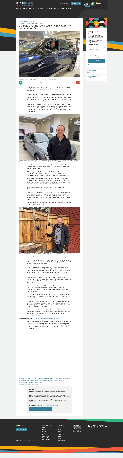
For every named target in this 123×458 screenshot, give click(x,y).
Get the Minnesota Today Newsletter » (41, 409)
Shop (59, 433)
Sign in (69, 8)
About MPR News (47, 425)
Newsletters (61, 425)
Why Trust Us (61, 440)
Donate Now (76, 4)
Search (62, 8)
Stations (60, 436)
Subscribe (96, 61)
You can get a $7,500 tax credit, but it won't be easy (46, 318)
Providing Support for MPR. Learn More (94, 77)
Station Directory (91, 72)
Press (59, 429)
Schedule (42, 8)
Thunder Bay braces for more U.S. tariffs (31, 382)
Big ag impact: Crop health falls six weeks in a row (33, 384)
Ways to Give (52, 8)
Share (78, 82)
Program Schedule (91, 70)
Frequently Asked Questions (47, 433)
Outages (60, 427)
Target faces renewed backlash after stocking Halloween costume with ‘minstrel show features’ (45, 378)
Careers (44, 427)
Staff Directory (61, 435)
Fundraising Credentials (45, 436)
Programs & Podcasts (30, 8)
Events (44, 431)
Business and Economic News (27, 21)
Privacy (59, 431)
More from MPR (46, 439)
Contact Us (45, 429)
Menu (19, 8)
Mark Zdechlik (22, 23)
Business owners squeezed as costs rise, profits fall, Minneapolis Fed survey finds (42, 380)
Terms (90, 65)
